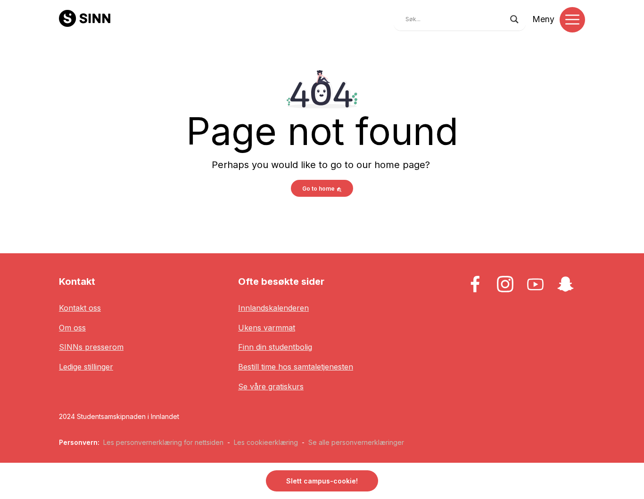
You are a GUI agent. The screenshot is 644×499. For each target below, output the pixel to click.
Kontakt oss (80, 308)
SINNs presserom (91, 347)
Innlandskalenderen (273, 308)
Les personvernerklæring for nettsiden (163, 442)
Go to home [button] (319, 188)
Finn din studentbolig (275, 347)
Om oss (72, 327)
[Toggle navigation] (572, 19)
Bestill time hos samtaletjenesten (295, 366)
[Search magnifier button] (514, 19)
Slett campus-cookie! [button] (322, 481)
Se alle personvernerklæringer (356, 442)
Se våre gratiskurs (271, 386)
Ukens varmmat (266, 327)
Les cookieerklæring (266, 442)
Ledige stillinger (86, 366)
